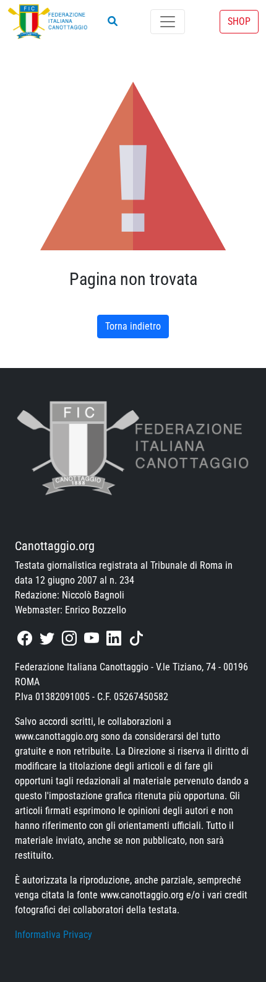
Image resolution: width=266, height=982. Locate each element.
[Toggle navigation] (167, 21)
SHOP (239, 21)
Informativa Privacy (53, 934)
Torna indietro (133, 326)
